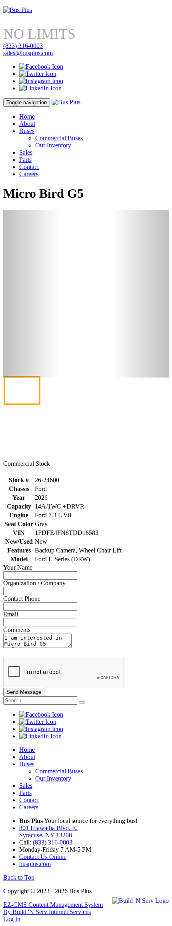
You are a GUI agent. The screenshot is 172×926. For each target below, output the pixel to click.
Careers (28, 174)
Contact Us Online (42, 856)
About (27, 123)
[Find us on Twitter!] (37, 73)
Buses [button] (26, 130)
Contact (29, 166)
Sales (25, 152)
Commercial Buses (59, 138)
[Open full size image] (86, 290)
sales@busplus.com (28, 53)
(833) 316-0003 (23, 45)
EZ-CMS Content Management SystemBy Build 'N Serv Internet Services (53, 908)
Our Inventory (53, 145)
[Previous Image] (31, 294)
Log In (11, 919)
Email (10, 614)
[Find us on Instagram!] (41, 80)
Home (27, 116)
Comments (16, 629)
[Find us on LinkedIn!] (40, 88)
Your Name (17, 567)
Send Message (23, 692)
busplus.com (35, 863)
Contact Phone (21, 598)
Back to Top (18, 877)
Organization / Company (34, 583)
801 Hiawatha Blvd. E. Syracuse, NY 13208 (48, 832)
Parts (25, 159)
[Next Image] (141, 294)
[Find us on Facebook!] (41, 66)
